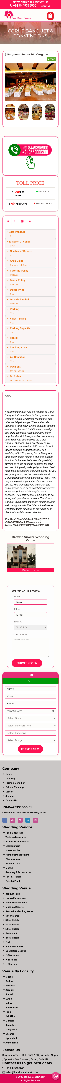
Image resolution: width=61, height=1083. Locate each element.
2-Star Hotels (12, 955)
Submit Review (27, 663)
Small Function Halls (16, 902)
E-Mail (17, 609)
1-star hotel (11, 964)
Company (10, 778)
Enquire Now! (30, 749)
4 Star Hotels (12, 937)
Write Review (19, 634)
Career (9, 791)
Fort (7, 942)
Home (8, 774)
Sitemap (9, 796)
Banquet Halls (12, 894)
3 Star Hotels (12, 920)
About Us (46, 6)
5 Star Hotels (12, 929)
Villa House (11, 959)
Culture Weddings (14, 787)
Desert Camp (12, 916)
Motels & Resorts (14, 907)
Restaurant (11, 933)
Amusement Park (14, 946)
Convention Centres (15, 951)
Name (17, 596)
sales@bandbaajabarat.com (21, 1072)
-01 (29, 807)
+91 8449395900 (24, 5)
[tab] (8, 221)
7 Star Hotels (12, 924)
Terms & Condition (15, 783)
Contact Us (11, 800)
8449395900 (17, 807)
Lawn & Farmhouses (15, 898)
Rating (18, 621)
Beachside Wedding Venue (19, 911)
